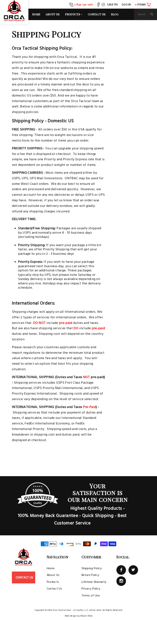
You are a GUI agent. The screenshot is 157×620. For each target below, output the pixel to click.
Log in (126, 4)
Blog (114, 14)
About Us (53, 14)
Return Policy (90, 575)
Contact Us (96, 14)
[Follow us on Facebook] (121, 570)
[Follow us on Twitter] (133, 570)
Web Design (71, 616)
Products (73, 14)
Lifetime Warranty (94, 582)
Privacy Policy (91, 588)
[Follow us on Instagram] (121, 581)
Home (36, 14)
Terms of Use (91, 595)
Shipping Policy (92, 568)
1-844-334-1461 (83, 4)
